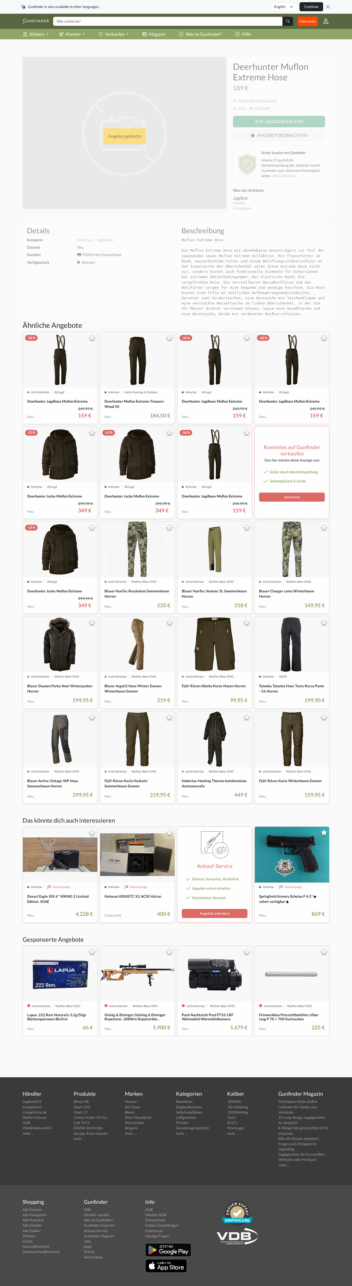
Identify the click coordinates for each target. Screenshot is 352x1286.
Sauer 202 (82, 1107)
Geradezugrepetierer (192, 1128)
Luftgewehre (186, 1117)
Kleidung (84, 240)
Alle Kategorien (35, 1215)
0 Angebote (242, 208)
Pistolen (182, 1122)
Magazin (157, 34)
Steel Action (134, 1122)
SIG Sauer (133, 1107)
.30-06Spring (237, 1107)
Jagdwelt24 (32, 1101)
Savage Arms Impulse (91, 1133)
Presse (89, 1251)
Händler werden (96, 1215)
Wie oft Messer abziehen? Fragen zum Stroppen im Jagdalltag (298, 1143)
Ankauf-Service (96, 1231)
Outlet (28, 1241)
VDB (26, 1122)
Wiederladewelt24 (37, 1128)
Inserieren (308, 21)
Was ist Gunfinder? (203, 34)
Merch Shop (93, 1257)
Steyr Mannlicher (138, 1117)
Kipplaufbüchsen (189, 1107)
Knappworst (32, 1107)
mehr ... (28, 1133)
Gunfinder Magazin (99, 1236)
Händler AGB (155, 1215)
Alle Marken (32, 1209)
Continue (311, 6)
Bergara (131, 1128)
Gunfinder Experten (99, 1225)
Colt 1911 (82, 1122)
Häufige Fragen (157, 1236)
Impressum (154, 1231)
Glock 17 (81, 1112)
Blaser (130, 1112)
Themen (29, 1236)
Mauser (131, 1101)
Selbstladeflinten (189, 1112)
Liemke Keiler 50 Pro (90, 1117)
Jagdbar (240, 197)
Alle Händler (32, 1225)
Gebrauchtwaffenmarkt (41, 1251)
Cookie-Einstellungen (162, 1225)
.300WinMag (237, 1112)
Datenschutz (155, 1220)
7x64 (231, 1117)
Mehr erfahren (283, 176)
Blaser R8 (81, 1101)
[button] (323, 21)
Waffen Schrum (34, 1117)
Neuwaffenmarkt (36, 1246)
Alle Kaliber (32, 1231)
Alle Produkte (33, 1220)
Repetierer (184, 1101)
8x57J (232, 1122)
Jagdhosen (105, 240)
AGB (149, 1209)
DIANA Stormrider (88, 1128)
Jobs (87, 1241)
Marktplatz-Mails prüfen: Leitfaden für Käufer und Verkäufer (298, 1106)
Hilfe (246, 34)
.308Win (234, 1101)
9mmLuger (235, 1128)
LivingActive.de (35, 1112)
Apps (88, 1246)
